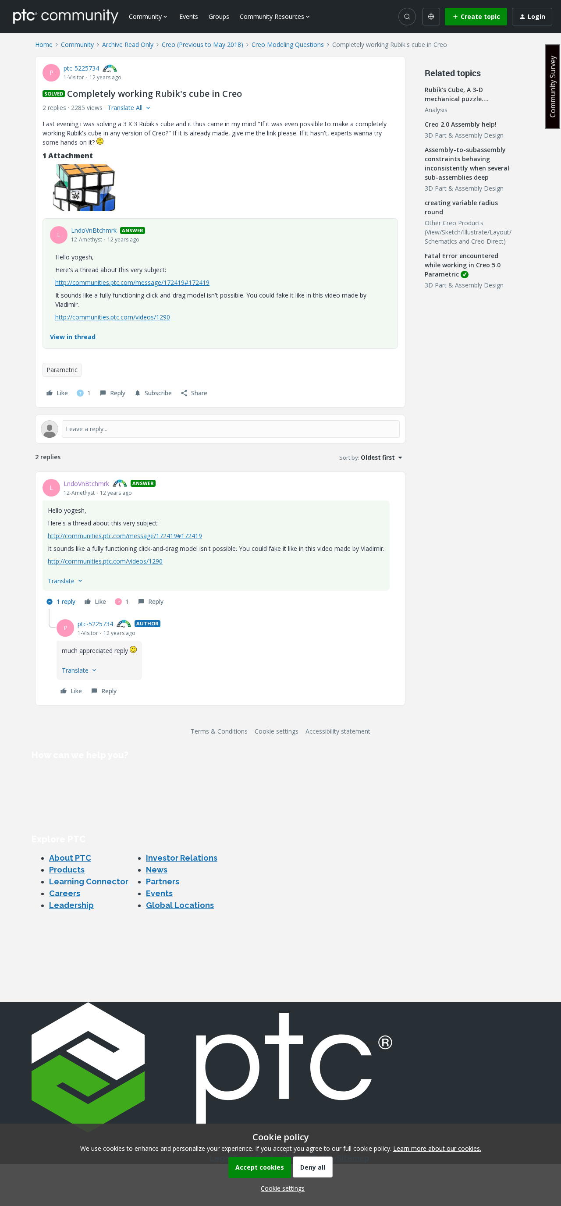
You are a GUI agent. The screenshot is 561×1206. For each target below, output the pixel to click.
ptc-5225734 (81, 68)
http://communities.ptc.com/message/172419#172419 (132, 282)
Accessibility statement (337, 731)
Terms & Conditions (219, 731)
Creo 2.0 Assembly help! (461, 124)
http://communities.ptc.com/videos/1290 (112, 317)
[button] (476, 16)
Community (77, 44)
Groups (219, 16)
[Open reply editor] (220, 429)
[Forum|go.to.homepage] (65, 16)
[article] (220, 544)
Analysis (436, 110)
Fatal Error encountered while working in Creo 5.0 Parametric (463, 265)
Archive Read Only (127, 44)
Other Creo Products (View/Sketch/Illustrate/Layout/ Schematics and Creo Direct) (468, 232)
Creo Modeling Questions (288, 44)
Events (188, 16)
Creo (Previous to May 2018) (202, 44)
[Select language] (431, 16)
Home (44, 44)
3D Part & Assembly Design (464, 135)
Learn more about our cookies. (437, 1148)
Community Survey (552, 86)
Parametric (62, 369)
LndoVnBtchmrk (94, 230)
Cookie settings (276, 731)
